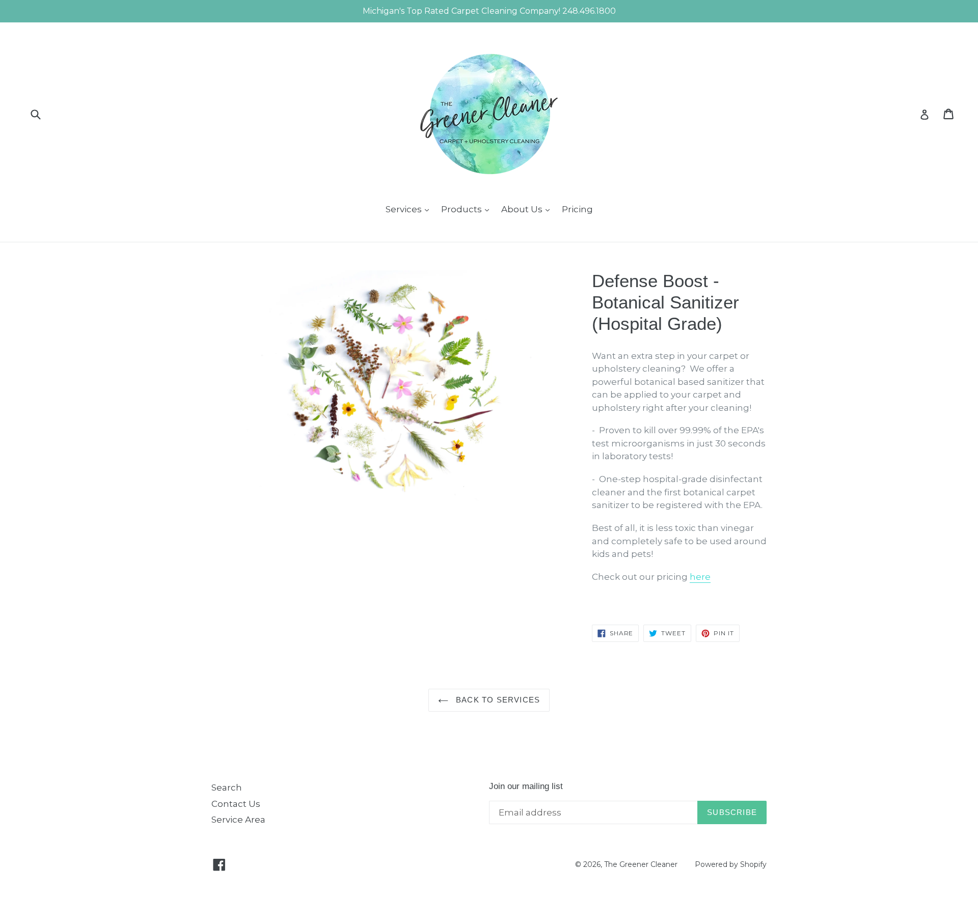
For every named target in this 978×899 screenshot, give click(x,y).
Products (467, 209)
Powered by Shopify (731, 864)
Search (226, 787)
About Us (528, 209)
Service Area (238, 819)
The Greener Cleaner (640, 864)
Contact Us (235, 804)
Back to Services (496, 699)
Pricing (577, 209)
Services (410, 209)
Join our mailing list (526, 786)
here (700, 577)
